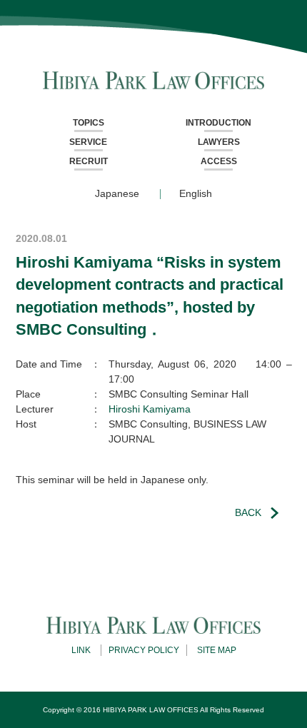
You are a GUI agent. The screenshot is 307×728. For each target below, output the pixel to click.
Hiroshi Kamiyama (150, 409)
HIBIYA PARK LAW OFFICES (150, 710)
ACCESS (219, 161)
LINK (81, 650)
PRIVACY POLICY (144, 650)
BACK (248, 512)
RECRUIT (88, 161)
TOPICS (88, 123)
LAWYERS (219, 142)
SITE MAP (216, 650)
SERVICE (88, 142)
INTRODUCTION (218, 123)
